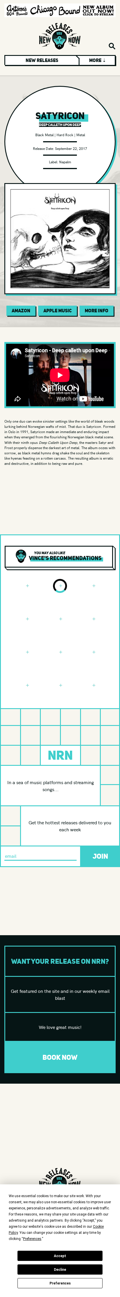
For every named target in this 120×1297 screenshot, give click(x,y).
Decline (60, 1270)
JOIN (100, 856)
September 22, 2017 (71, 148)
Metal (80, 134)
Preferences (60, 1283)
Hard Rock (65, 134)
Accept (60, 1256)
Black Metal (44, 134)
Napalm (65, 161)
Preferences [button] (32, 1239)
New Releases (42, 60)
